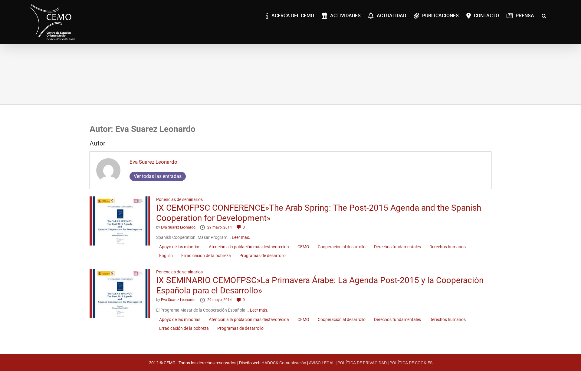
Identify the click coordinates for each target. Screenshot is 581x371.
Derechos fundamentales (397, 246)
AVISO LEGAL (322, 362)
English (166, 255)
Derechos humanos (447, 246)
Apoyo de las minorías (179, 246)
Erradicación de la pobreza (206, 255)
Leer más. (241, 237)
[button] (544, 15)
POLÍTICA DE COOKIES (410, 362)
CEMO (303, 246)
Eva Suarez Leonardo (153, 162)
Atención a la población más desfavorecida (249, 246)
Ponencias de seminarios (179, 199)
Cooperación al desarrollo (342, 246)
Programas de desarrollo (262, 255)
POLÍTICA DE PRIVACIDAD (362, 362)
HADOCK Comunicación (283, 362)
